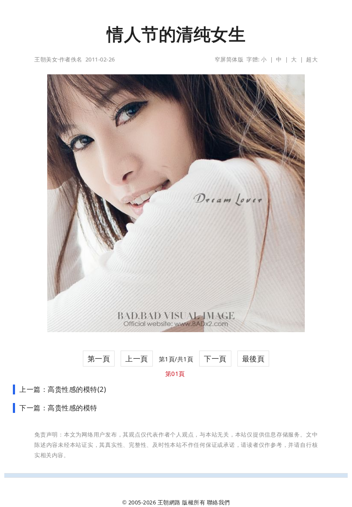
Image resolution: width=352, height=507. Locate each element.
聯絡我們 (218, 502)
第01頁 (175, 374)
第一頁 (99, 358)
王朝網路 (169, 502)
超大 (312, 59)
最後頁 (253, 358)
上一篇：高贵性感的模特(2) (62, 389)
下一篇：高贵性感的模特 (58, 407)
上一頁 (136, 358)
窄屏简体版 (229, 59)
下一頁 (215, 358)
